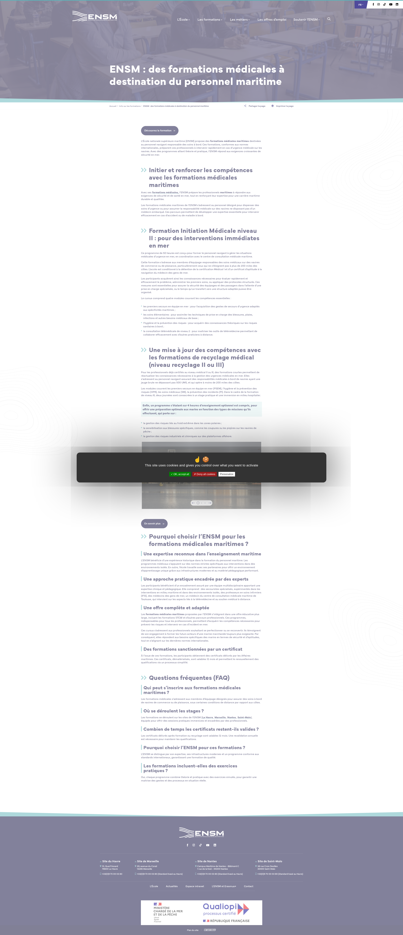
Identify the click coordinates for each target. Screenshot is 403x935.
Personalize (226, 474)
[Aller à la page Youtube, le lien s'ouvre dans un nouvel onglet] (390, 4)
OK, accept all (181, 474)
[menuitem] (183, 19)
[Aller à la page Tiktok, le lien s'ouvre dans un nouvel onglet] (384, 4)
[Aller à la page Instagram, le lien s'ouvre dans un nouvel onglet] (378, 4)
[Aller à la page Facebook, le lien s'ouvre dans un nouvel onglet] (373, 4)
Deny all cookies (205, 474)
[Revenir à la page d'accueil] (94, 20)
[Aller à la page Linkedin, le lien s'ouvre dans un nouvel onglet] (397, 4)
